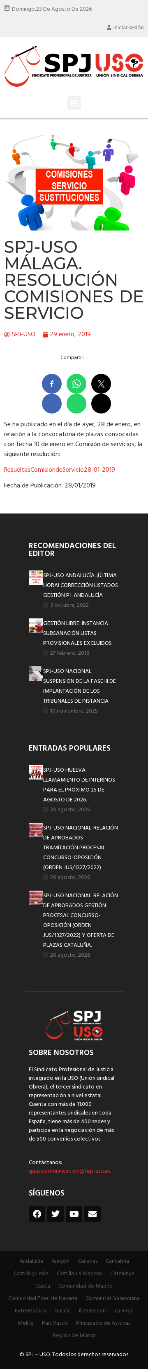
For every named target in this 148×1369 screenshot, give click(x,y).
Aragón (60, 1261)
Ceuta (42, 1286)
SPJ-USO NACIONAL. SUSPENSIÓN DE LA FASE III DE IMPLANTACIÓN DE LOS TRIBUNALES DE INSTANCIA (79, 686)
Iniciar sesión (128, 28)
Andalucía (31, 1261)
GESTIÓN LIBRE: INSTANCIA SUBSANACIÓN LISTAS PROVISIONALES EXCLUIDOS (77, 633)
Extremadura (30, 1311)
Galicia (62, 1311)
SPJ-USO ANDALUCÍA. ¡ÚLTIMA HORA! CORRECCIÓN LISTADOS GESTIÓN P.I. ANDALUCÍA (80, 585)
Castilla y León (31, 1274)
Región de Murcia (74, 1335)
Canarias (87, 1261)
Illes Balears (92, 1311)
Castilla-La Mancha (79, 1274)
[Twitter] (55, 1214)
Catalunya (122, 1274)
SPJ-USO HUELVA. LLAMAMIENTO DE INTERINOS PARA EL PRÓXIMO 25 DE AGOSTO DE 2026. (79, 785)
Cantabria (117, 1261)
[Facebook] (37, 1214)
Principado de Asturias (103, 1323)
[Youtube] (74, 1214)
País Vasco (55, 1323)
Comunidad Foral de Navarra (42, 1298)
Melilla (26, 1323)
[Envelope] (92, 1214)
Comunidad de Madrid (85, 1286)
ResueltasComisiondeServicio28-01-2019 (59, 470)
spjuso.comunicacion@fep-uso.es (69, 1171)
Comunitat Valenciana (113, 1298)
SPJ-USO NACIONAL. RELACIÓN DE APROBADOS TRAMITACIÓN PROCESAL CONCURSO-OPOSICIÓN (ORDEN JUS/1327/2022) (80, 847)
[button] (74, 103)
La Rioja (124, 1311)
